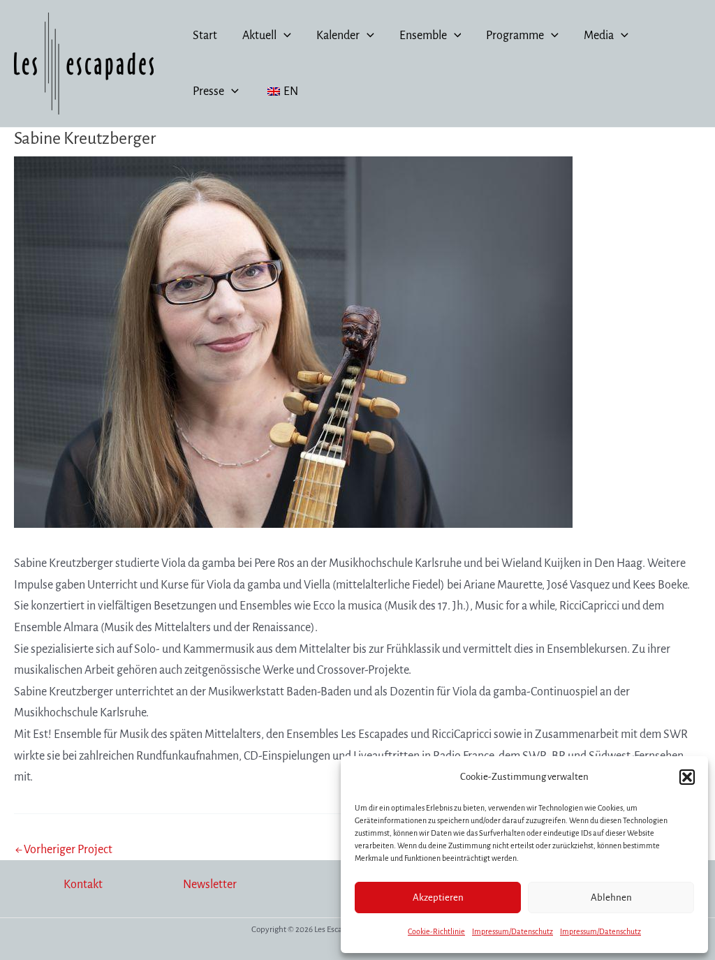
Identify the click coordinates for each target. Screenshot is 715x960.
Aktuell (259, 35)
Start (205, 35)
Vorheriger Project (63, 849)
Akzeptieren (438, 897)
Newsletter (210, 884)
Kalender (338, 35)
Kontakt (83, 884)
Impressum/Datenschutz (512, 931)
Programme (515, 35)
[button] (687, 777)
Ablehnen (611, 897)
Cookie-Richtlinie (436, 931)
